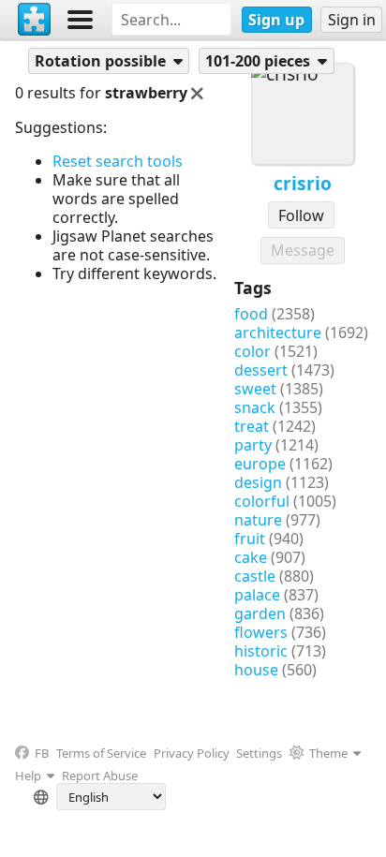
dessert (261, 370)
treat (251, 426)
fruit (249, 538)
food (251, 313)
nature (258, 520)
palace (257, 594)
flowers (261, 632)
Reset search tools (117, 161)
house (256, 669)
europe (260, 463)
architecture (277, 332)
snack (254, 407)
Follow (301, 215)
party (253, 445)
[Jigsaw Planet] (34, 19)
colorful (262, 501)
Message (302, 250)
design (258, 482)
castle (254, 576)
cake (250, 557)
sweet (255, 388)
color (252, 351)
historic (261, 651)
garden (260, 613)
